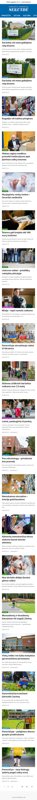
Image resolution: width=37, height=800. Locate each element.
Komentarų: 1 (14, 432)
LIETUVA (5, 150)
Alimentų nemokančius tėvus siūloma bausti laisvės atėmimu (17, 539)
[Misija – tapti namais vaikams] (18, 298)
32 (22, 786)
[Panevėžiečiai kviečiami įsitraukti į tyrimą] (18, 681)
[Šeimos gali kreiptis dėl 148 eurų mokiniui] (18, 220)
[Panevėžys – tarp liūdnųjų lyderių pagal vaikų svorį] (18, 757)
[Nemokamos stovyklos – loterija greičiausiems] (18, 484)
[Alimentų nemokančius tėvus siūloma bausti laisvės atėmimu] (18, 524)
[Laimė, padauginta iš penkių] (18, 409)
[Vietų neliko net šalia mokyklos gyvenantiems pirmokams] (18, 643)
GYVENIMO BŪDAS (8, 307)
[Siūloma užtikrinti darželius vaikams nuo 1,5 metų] (18, 371)
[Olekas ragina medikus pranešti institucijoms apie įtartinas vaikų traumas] (18, 141)
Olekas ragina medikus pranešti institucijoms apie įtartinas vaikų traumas (16, 156)
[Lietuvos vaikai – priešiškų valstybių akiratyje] (18, 258)
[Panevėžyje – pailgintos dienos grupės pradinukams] (18, 719)
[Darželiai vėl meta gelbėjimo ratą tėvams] (18, 30)
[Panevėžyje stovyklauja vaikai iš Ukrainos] (18, 333)
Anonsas (5, 77)
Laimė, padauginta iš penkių (17, 421)
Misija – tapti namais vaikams (17, 310)
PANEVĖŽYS (6, 39)
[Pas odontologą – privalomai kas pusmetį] (18, 446)
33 (27, 786)
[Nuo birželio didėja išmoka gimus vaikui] (18, 565)
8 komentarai (14, 667)
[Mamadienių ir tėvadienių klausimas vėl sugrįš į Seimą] (18, 603)
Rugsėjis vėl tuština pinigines (17, 118)
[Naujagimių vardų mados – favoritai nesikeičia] (18, 182)
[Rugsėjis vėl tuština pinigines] (18, 106)
